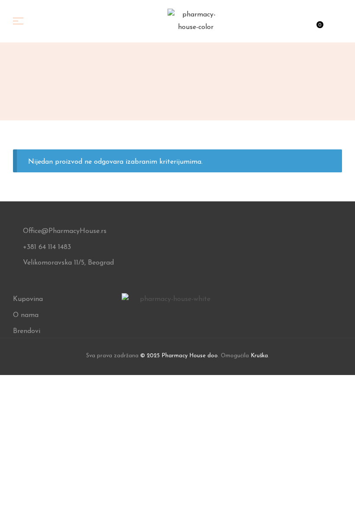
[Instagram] (171, 315)
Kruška (259, 356)
